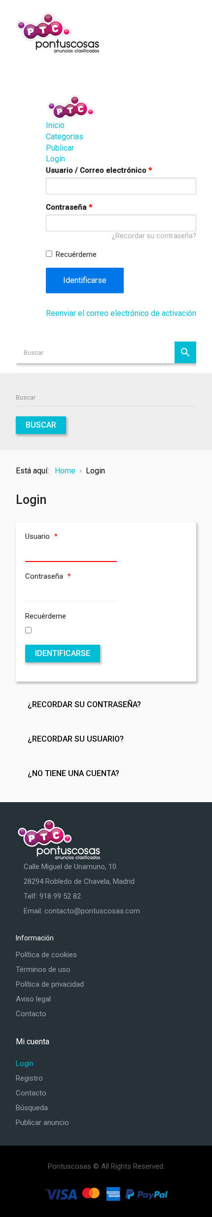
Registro (29, 1078)
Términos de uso (43, 969)
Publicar (60, 148)
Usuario (41, 536)
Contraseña (69, 207)
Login (55, 158)
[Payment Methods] (106, 1193)
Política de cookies (46, 954)
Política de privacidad (50, 984)
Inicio (55, 125)
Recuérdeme (76, 254)
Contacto (31, 1013)
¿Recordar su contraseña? (154, 236)
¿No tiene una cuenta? (73, 773)
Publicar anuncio (42, 1122)
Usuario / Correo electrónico (99, 170)
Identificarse (84, 280)
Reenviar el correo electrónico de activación (121, 313)
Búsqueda (32, 1107)
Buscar (185, 352)
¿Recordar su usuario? (76, 739)
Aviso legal (33, 999)
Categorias (64, 136)
